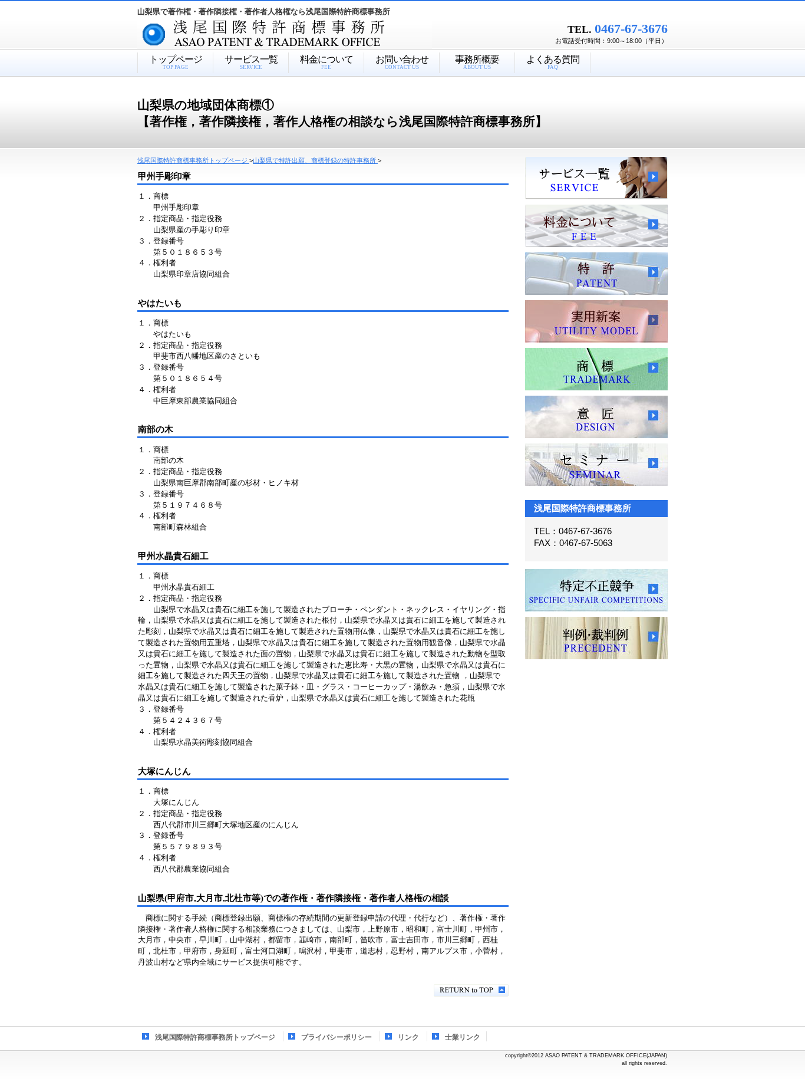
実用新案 (596, 321)
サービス (596, 178)
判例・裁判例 (596, 638)
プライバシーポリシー (336, 1037)
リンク (408, 1037)
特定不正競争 (596, 590)
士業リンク (462, 1037)
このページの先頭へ (471, 990)
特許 (596, 273)
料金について (596, 226)
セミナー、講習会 (596, 464)
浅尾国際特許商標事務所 (305, 34)
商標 (596, 369)
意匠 (596, 417)
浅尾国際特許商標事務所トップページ (215, 1037)
